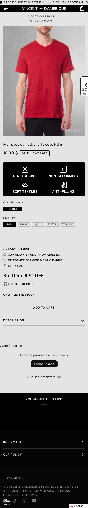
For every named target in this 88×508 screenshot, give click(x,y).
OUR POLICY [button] (12, 454)
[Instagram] (24, 501)
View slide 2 (72, 130)
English (13, 477)
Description (13, 320)
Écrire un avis (44, 364)
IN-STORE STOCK (19, 284)
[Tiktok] (14, 501)
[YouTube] (34, 501)
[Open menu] (9, 8)
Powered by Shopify (20, 494)
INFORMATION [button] (14, 442)
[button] (14, 266)
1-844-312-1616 (51, 260)
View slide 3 (77, 130)
